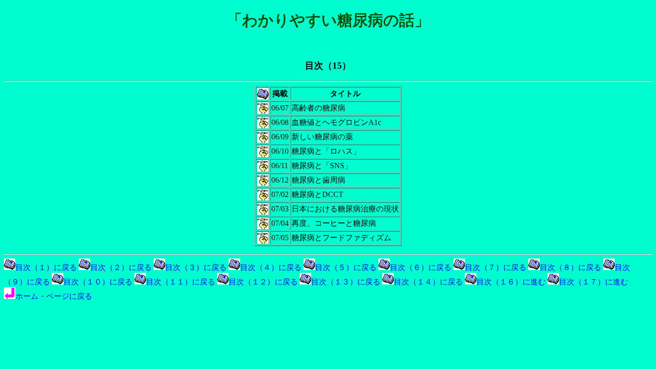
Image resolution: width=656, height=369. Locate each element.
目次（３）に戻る (196, 267)
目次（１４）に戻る (428, 282)
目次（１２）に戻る (263, 282)
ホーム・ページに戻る (53, 296)
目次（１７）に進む (593, 282)
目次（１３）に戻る (345, 282)
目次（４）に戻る (271, 267)
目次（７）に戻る (495, 267)
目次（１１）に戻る (180, 282)
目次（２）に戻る (121, 267)
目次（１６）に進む (511, 282)
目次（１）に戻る (46, 267)
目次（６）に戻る (420, 267)
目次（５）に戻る (346, 267)
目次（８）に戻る (570, 267)
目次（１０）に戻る (98, 282)
